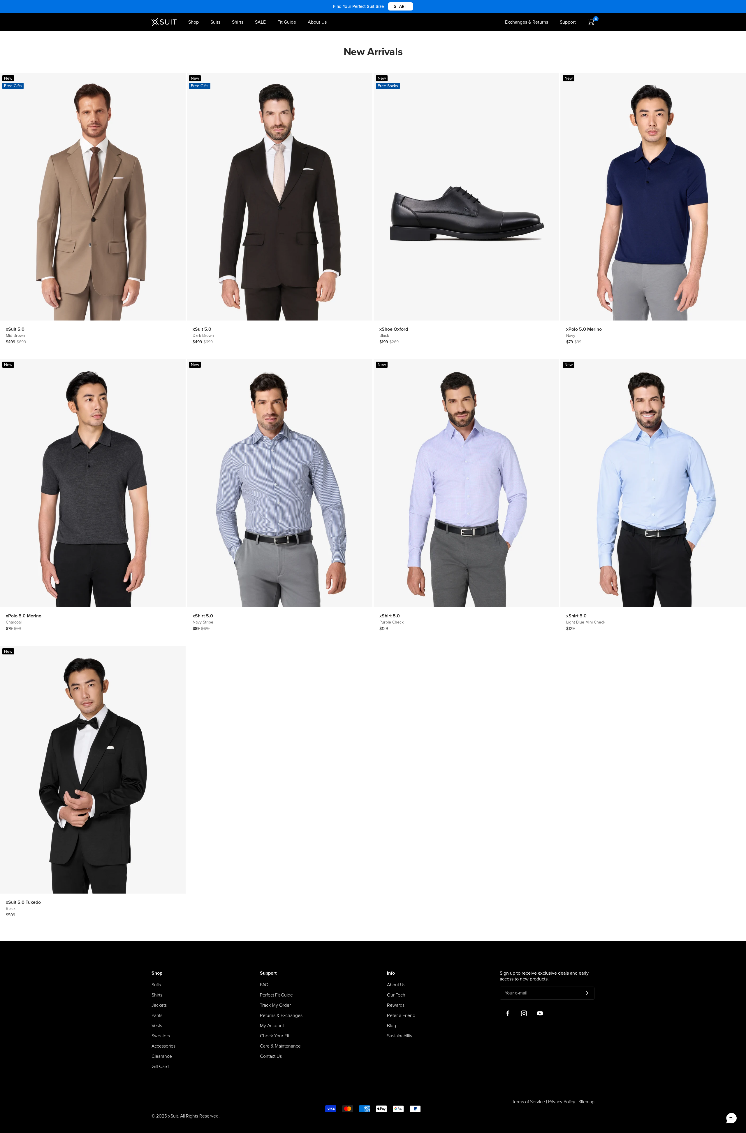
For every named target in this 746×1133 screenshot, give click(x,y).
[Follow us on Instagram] (524, 1014)
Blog (391, 1026)
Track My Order (275, 1005)
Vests (157, 1026)
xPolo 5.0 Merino (584, 329)
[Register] (586, 993)
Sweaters (161, 1036)
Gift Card (160, 1066)
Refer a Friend (401, 1015)
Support (568, 22)
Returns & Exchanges (281, 1015)
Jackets (159, 1005)
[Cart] (590, 21)
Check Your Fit (274, 1036)
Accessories (163, 1046)
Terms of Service (528, 1102)
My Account (272, 1026)
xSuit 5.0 (15, 329)
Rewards (395, 1005)
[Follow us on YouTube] (540, 1014)
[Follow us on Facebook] (508, 1014)
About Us (317, 22)
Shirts (237, 22)
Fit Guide (286, 22)
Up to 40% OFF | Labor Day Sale (373, 6)
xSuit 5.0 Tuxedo (23, 902)
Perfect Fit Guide (276, 995)
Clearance (162, 1056)
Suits (215, 22)
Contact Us (271, 1056)
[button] (731, 1118)
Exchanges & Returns (526, 22)
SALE (260, 22)
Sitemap (586, 1102)
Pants (157, 1015)
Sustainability (399, 1036)
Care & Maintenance (280, 1046)
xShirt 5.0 (203, 616)
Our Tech (396, 995)
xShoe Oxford (393, 329)
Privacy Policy (561, 1102)
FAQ (264, 985)
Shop (193, 22)
